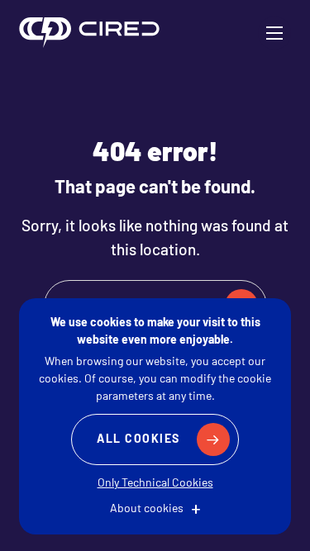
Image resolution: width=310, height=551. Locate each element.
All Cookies (138, 440)
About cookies (147, 509)
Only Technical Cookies (155, 483)
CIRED (89, 33)
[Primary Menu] (274, 33)
